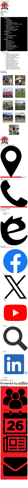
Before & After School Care (12, 46)
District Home (6, 212)
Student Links (9, 36)
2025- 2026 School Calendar (12, 28)
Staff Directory (9, 21)
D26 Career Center (10, 59)
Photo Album (9, 25)
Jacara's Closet (9, 49)
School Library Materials (11, 30)
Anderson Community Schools (12, 54)
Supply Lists (8, 44)
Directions (8, 19)
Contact (5, 214)
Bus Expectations (9, 37)
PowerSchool (9, 40)
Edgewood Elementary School (12, 62)
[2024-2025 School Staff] (20, 117)
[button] (6, 17)
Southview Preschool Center (12, 66)
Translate (11, 380)
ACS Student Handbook (11, 35)
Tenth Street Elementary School (13, 67)
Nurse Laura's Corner (10, 47)
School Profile (9, 20)
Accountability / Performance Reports (14, 24)
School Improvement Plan (11, 22)
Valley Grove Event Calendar (12, 26)
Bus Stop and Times (10, 43)
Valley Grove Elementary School (13, 68)
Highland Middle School (11, 65)
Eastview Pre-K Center (11, 61)
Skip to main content (5, 1)
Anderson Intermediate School (12, 57)
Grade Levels (9, 32)
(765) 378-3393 (7, 208)
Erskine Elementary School (12, 63)
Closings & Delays (10, 27)
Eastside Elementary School (12, 60)
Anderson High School (11, 56)
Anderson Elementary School (12, 55)
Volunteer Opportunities (11, 45)
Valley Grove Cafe (10, 41)
